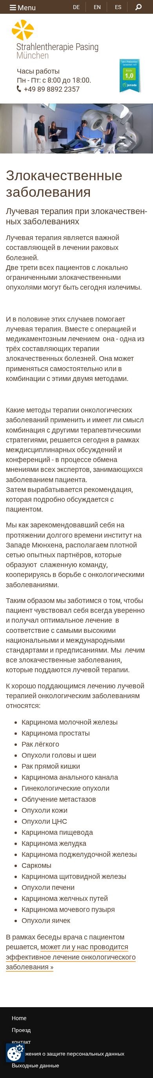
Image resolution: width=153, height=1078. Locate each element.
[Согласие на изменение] (15, 1052)
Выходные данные (35, 1065)
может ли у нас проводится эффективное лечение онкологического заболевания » (71, 957)
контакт (21, 1042)
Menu (26, 8)
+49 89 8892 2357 (52, 89)
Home (19, 1018)
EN (97, 7)
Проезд (21, 1030)
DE (76, 7)
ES (118, 7)
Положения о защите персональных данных (68, 1053)
